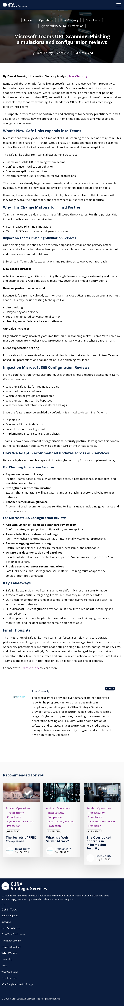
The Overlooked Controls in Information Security (98, 842)
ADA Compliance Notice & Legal (17, 984)
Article (28, 20)
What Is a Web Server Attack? (57, 839)
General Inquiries (10, 915)
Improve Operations (11, 947)
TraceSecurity (69, 20)
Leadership (7, 959)
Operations (46, 20)
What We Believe (10, 971)
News (4, 965)
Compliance (93, 20)
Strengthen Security (11, 940)
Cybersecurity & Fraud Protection (62, 26)
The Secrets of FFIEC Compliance (21, 839)
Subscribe (6, 921)
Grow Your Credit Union (13, 934)
